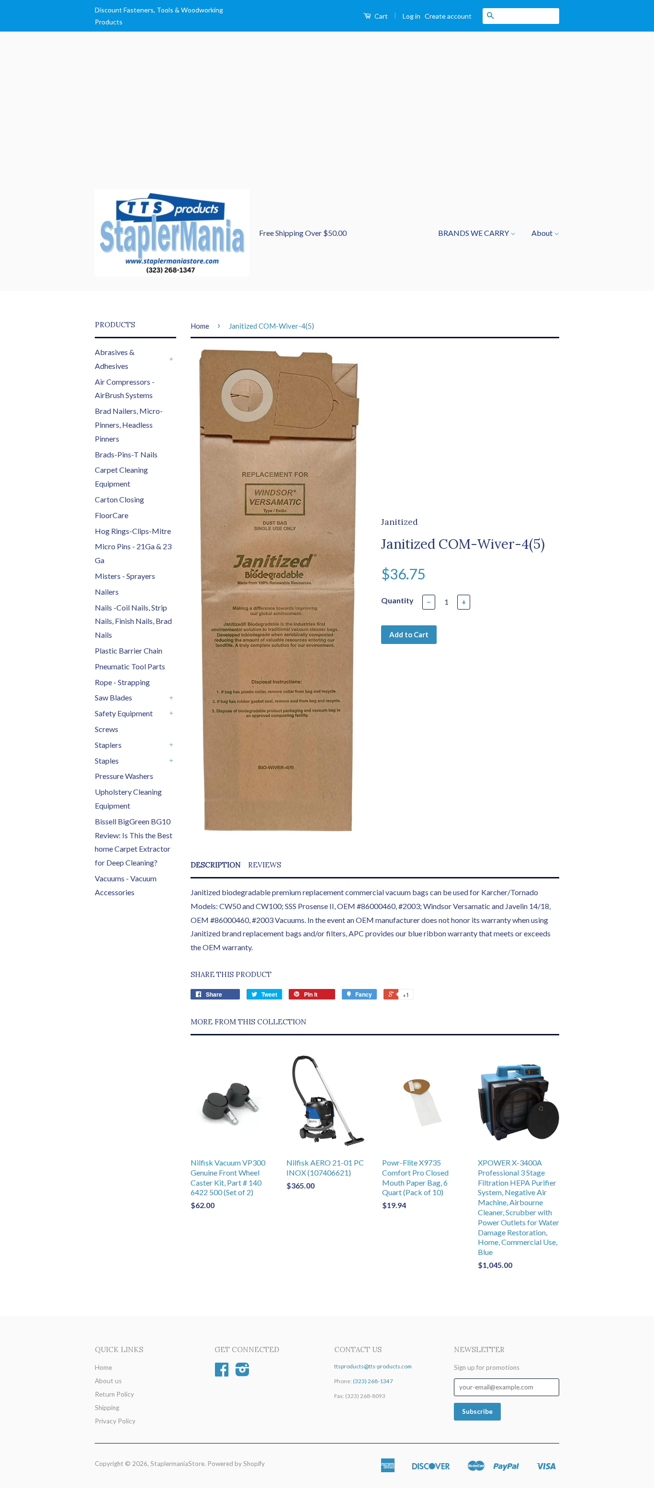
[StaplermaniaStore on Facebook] (221, 1373)
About (542, 232)
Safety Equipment (124, 713)
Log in (411, 16)
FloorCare (111, 515)
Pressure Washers (124, 775)
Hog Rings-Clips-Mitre (133, 530)
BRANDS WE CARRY (474, 232)
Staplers (108, 744)
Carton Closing (119, 499)
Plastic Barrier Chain (128, 650)
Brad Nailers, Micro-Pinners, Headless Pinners (129, 424)
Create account (448, 16)
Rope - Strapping (122, 682)
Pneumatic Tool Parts (130, 666)
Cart (380, 16)
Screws (106, 728)
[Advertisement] (327, 118)
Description (216, 864)
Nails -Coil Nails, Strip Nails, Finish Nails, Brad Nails (133, 621)
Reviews (264, 864)
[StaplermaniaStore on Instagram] (242, 1373)
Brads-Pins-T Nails (126, 454)
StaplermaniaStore (177, 1463)
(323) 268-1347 (373, 1381)
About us (108, 1381)
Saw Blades (113, 697)
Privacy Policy (115, 1421)
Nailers (107, 591)
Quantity (397, 600)
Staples (107, 760)
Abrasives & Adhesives (115, 358)
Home (200, 326)
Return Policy (114, 1394)
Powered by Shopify (236, 1463)
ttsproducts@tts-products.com (373, 1366)
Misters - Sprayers (125, 575)
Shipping (107, 1407)
